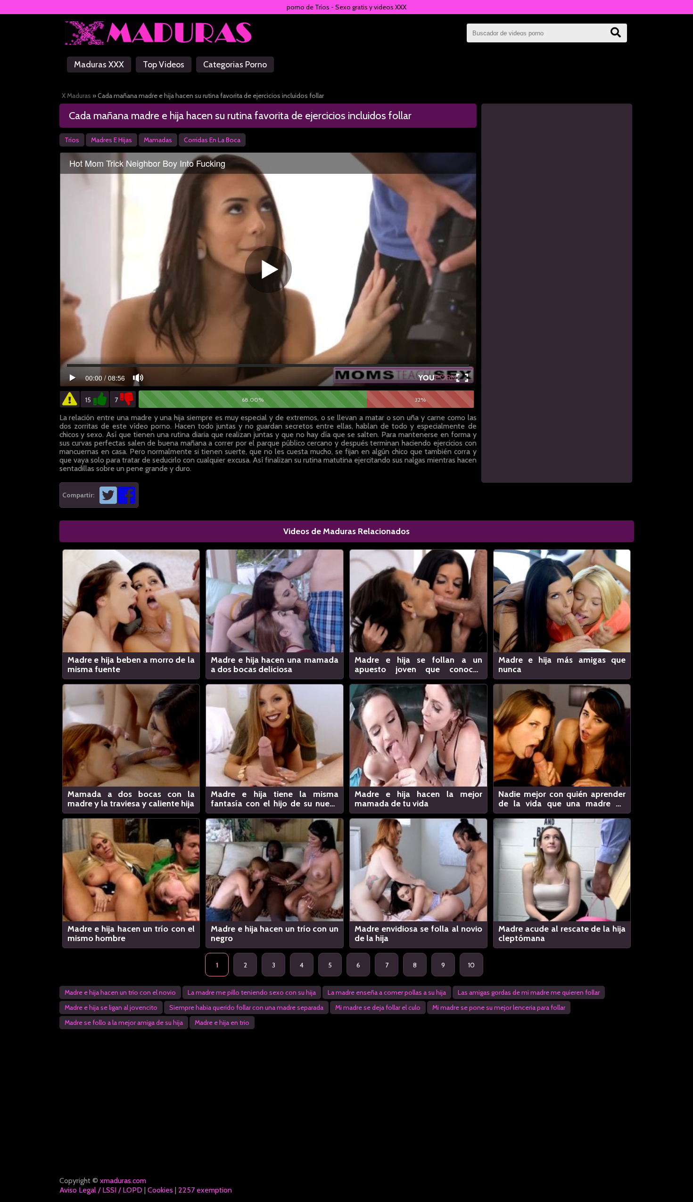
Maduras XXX (99, 64)
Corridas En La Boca (212, 140)
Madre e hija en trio (222, 1022)
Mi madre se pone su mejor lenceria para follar (498, 1007)
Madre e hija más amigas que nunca (562, 664)
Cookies (160, 1190)
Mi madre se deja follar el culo (378, 1007)
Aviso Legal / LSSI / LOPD (100, 1190)
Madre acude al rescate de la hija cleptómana (562, 933)
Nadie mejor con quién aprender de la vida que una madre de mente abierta (562, 798)
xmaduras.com (123, 1180)
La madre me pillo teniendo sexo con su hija (252, 992)
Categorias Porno (235, 64)
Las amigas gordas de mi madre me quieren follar (529, 992)
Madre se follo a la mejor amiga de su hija (124, 1022)
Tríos (72, 140)
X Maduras (76, 95)
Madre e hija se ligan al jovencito (111, 1007)
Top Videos (163, 64)
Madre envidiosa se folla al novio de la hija (418, 933)
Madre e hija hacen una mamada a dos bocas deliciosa (274, 664)
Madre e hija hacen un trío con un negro (274, 933)
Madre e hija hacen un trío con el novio (120, 992)
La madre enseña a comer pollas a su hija (387, 992)
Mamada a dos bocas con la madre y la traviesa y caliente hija (131, 798)
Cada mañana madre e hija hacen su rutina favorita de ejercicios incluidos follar (240, 115)
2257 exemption (205, 1190)
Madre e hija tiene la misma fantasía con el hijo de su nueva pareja (274, 798)
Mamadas (158, 140)
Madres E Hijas (111, 140)
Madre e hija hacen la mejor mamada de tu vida (418, 798)
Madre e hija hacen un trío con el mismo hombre (131, 933)
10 (471, 965)
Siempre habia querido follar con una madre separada (246, 1007)
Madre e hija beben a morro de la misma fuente (131, 664)
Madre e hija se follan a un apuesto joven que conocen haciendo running (418, 664)
